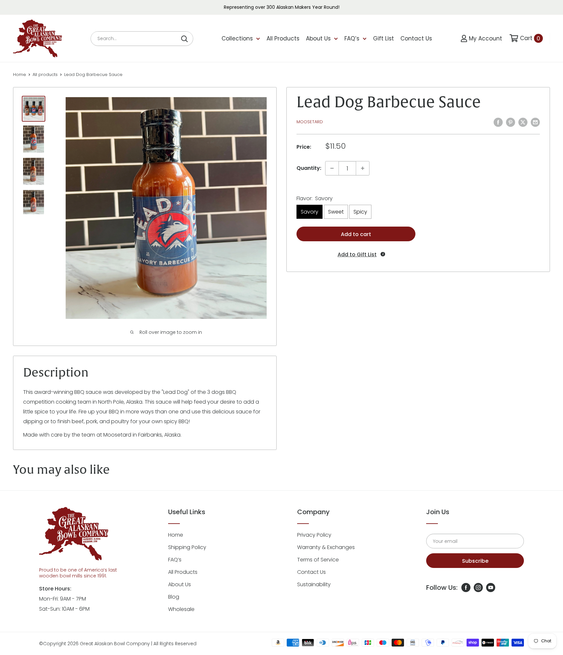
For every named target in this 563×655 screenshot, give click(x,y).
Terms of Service (318, 559)
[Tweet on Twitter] (522, 122)
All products (45, 74)
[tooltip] (383, 254)
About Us (318, 38)
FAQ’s (351, 38)
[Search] (185, 39)
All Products (283, 38)
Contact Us (416, 38)
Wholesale (181, 609)
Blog (173, 597)
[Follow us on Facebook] (465, 587)
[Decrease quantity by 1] (332, 168)
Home (19, 74)
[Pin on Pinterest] (510, 122)
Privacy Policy (314, 535)
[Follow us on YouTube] (490, 587)
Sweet (336, 212)
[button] (356, 254)
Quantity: (308, 168)
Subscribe (475, 561)
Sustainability (314, 584)
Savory (309, 212)
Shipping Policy (187, 547)
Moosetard (309, 122)
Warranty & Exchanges (326, 547)
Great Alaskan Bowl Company (115, 643)
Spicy (360, 212)
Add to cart (356, 234)
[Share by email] (535, 122)
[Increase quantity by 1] (362, 168)
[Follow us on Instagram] (478, 587)
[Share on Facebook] (498, 122)
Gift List (383, 38)
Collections (237, 38)
